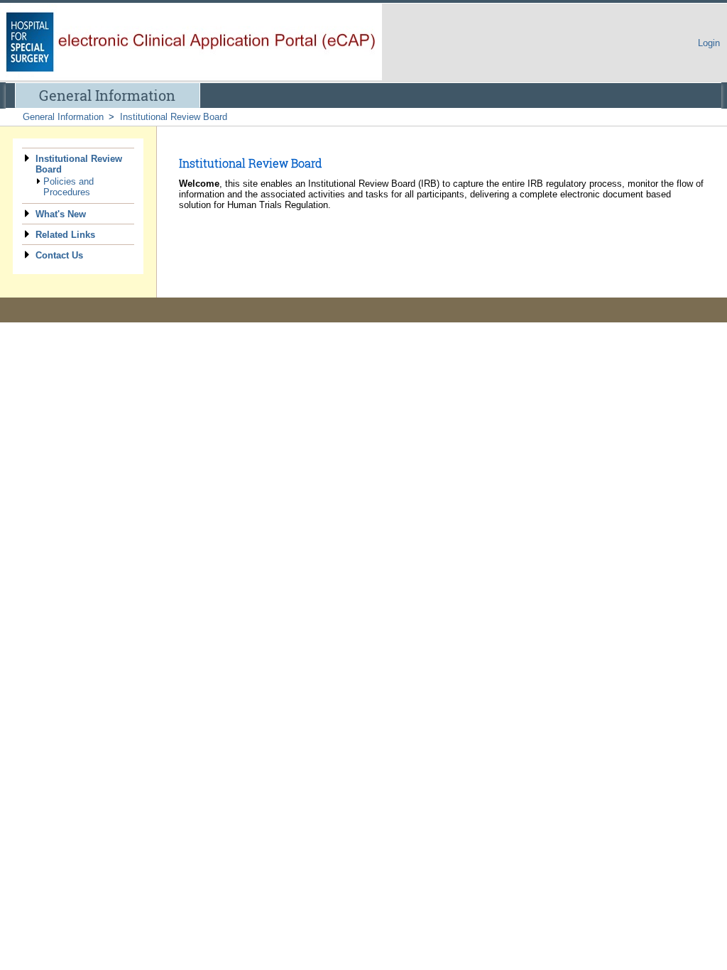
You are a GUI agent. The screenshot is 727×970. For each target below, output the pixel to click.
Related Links (65, 234)
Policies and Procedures (68, 186)
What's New (60, 214)
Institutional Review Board (173, 116)
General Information (107, 95)
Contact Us (59, 255)
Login (709, 43)
